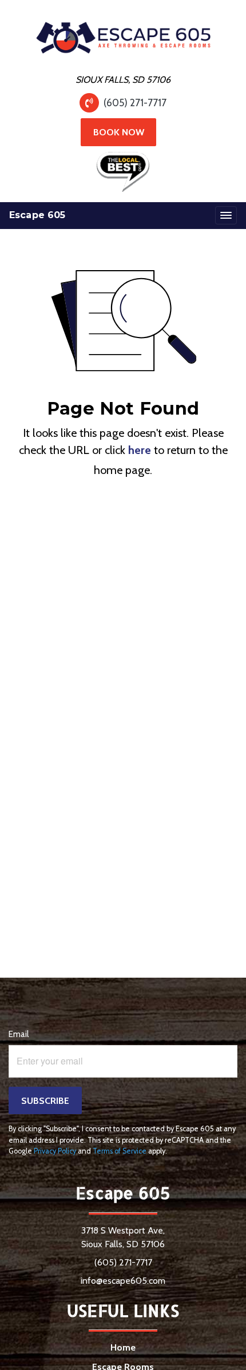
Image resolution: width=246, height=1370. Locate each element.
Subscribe (45, 1100)
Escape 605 (37, 215)
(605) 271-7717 (135, 103)
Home (123, 1347)
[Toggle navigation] (226, 215)
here (139, 450)
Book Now (118, 132)
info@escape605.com (123, 1280)
